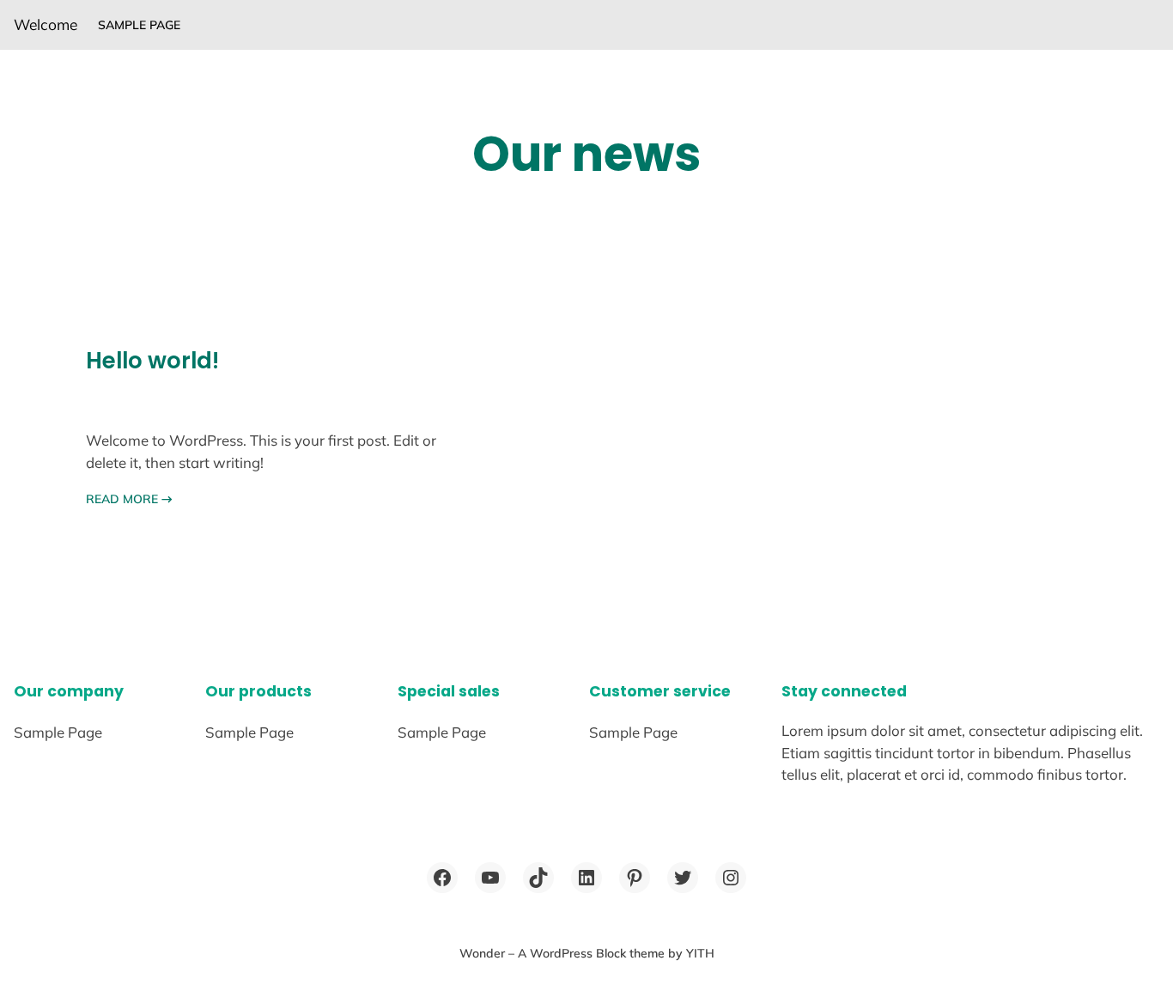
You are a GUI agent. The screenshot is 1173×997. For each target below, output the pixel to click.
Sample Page (139, 25)
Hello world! (152, 360)
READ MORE (129, 499)
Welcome (45, 24)
